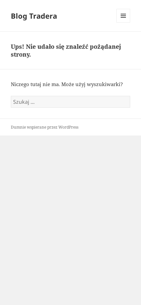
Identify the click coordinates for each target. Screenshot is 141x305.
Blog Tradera (34, 16)
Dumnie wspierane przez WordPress (44, 127)
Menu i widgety (123, 22)
